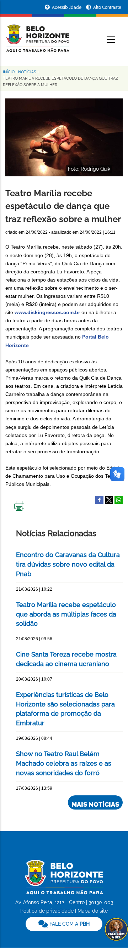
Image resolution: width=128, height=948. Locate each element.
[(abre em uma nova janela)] (109, 499)
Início (9, 72)
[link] (64, 924)
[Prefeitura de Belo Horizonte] (37, 34)
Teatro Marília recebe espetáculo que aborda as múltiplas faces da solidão (66, 614)
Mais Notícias (95, 804)
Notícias (27, 72)
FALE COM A (69, 924)
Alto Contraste (107, 7)
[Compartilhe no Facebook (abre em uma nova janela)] (99, 499)
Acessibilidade (67, 7)
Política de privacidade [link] (47, 911)
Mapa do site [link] (93, 911)
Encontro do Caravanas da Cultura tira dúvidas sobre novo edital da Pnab (68, 564)
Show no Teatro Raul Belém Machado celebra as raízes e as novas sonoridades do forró (63, 763)
